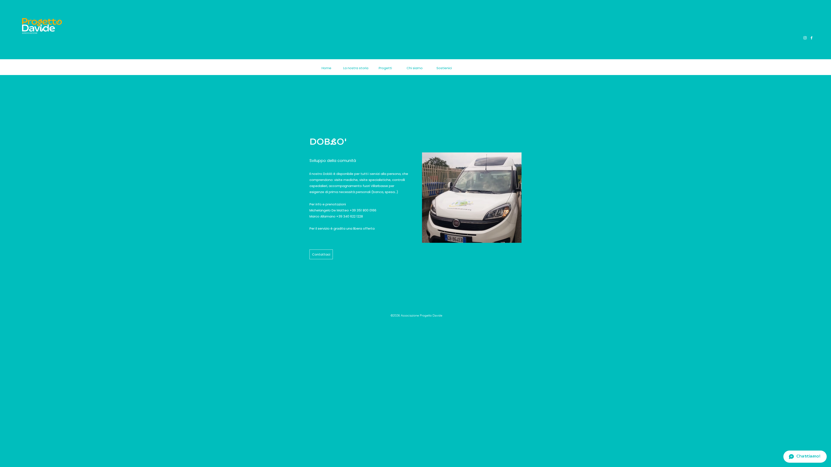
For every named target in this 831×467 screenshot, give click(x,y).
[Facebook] (811, 38)
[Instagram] (805, 38)
